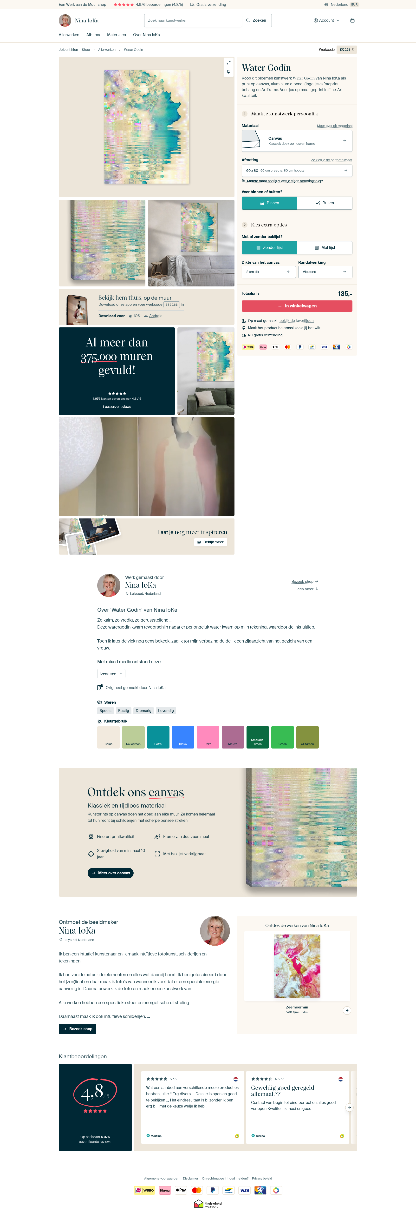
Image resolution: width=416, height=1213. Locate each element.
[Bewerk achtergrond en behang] (228, 71)
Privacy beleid (262, 1178)
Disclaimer (190, 1178)
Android (155, 315)
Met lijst (328, 247)
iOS (137, 315)
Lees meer (304, 589)
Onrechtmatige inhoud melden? (225, 1178)
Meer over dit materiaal (334, 126)
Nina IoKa (87, 20)
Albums (93, 34)
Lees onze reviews (117, 406)
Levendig (166, 710)
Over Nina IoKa (146, 34)
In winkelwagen (301, 306)
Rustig (123, 710)
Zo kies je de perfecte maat (331, 160)
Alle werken (69, 34)
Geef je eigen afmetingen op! (285, 181)
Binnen (273, 202)
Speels (105, 710)
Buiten (328, 202)
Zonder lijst (273, 247)
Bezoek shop (303, 581)
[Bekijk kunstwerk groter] (228, 62)
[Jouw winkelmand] (352, 20)
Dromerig (143, 710)
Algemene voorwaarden (161, 1178)
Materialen (116, 34)
